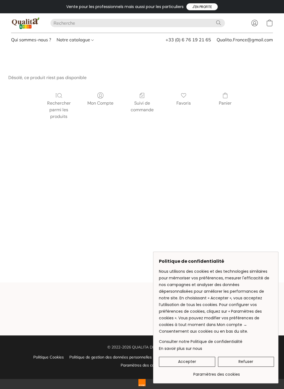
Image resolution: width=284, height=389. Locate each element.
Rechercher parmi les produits (59, 109)
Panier (225, 103)
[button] (202, 7)
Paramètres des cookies (142, 365)
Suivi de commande (142, 106)
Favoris (183, 103)
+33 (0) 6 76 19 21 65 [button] (188, 39)
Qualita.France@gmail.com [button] (245, 39)
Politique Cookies (48, 357)
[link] (216, 372)
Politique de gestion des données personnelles (110, 357)
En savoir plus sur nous (180, 348)
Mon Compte (100, 103)
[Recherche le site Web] (218, 23)
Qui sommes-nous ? (31, 39)
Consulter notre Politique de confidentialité (200, 341)
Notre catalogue (74, 39)
